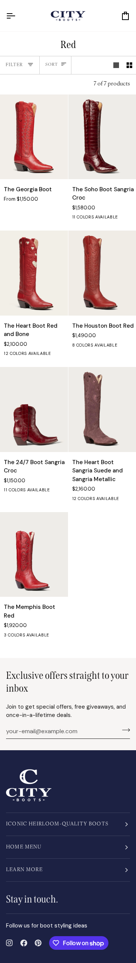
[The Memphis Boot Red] (34, 554)
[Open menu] (17, 15)
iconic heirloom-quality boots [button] (57, 824)
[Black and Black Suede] (63, 355)
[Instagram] (9, 943)
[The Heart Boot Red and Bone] (34, 273)
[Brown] (118, 347)
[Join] (123, 730)
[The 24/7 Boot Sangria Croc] (34, 409)
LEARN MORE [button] (24, 869)
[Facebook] (23, 943)
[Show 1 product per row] (116, 65)
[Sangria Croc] (63, 492)
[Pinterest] (38, 943)
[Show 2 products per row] (129, 65)
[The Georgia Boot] (34, 136)
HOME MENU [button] (24, 847)
